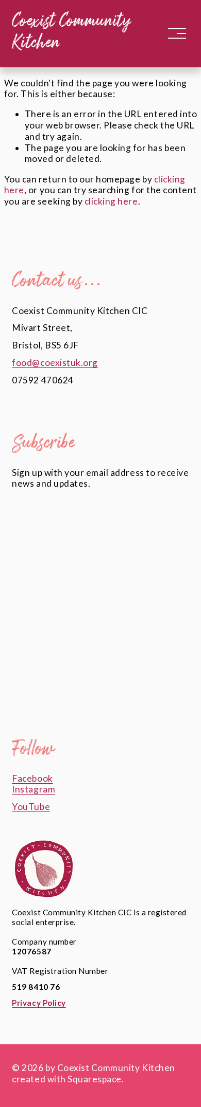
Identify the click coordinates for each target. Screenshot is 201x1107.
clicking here (111, 201)
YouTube (31, 806)
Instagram (33, 789)
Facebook (32, 778)
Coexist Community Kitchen (71, 33)
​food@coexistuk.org (54, 362)
